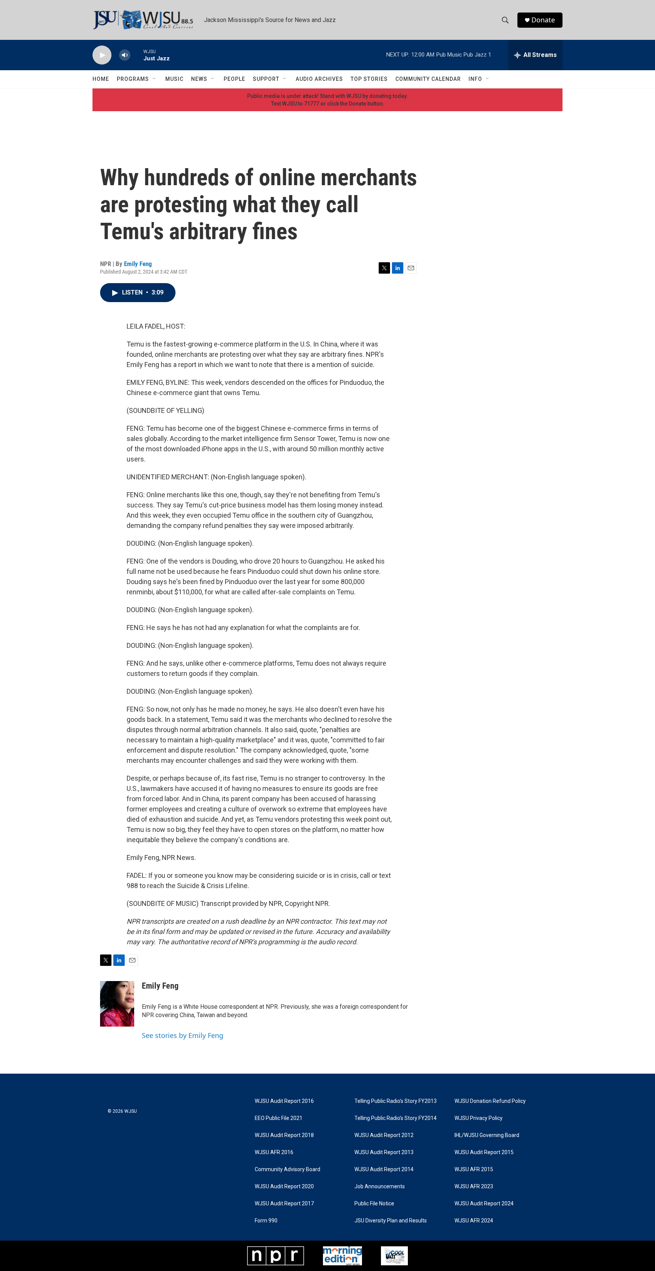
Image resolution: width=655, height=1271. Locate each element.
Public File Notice (374, 1203)
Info (475, 79)
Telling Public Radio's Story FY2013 (395, 1101)
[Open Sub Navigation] (155, 79)
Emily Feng (138, 264)
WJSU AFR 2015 (473, 1169)
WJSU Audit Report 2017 (284, 1203)
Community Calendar (428, 79)
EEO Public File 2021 (278, 1118)
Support (266, 79)
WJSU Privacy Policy (478, 1118)
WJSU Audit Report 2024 (484, 1203)
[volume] (124, 55)
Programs (133, 79)
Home (100, 79)
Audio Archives (319, 79)
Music (174, 79)
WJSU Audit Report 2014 (384, 1169)
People (234, 79)
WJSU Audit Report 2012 (384, 1135)
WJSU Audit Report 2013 (384, 1152)
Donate (543, 20)
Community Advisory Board (287, 1169)
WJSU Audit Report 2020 (284, 1186)
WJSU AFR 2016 (274, 1152)
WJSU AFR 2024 (473, 1221)
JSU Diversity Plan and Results (390, 1221)
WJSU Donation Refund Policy (490, 1101)
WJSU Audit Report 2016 (284, 1101)
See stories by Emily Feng (182, 1035)
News (199, 79)
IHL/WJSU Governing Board (486, 1135)
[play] (102, 55)
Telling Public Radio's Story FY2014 (395, 1118)
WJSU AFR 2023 (473, 1186)
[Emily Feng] (117, 1004)
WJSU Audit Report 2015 (484, 1152)
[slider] (137, 55)
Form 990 (266, 1221)
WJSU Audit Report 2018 (284, 1135)
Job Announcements (379, 1186)
